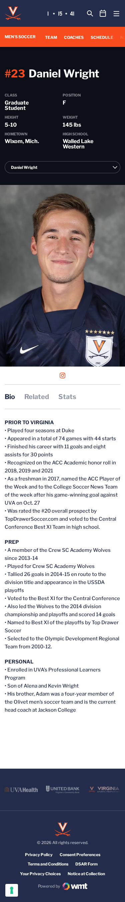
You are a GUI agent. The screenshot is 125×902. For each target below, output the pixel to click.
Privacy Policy (39, 854)
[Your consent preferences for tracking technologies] (11, 890)
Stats (67, 397)
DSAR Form (86, 863)
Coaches (74, 37)
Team (51, 37)
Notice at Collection (86, 873)
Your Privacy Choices (40, 873)
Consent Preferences (80, 854)
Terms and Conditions (48, 863)
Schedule (102, 37)
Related (36, 397)
